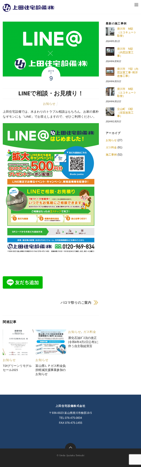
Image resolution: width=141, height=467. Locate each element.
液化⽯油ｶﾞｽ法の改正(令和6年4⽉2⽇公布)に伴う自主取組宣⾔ (83, 342)
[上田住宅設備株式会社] (28, 9)
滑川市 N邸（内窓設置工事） (125, 52)
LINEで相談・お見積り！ (51, 93)
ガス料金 (89, 332)
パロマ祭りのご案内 (76, 302)
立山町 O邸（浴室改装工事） (125, 112)
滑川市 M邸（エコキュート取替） (126, 32)
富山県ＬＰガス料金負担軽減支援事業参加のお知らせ (50, 370)
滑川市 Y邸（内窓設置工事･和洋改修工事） (127, 72)
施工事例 (111, 154)
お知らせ (49, 103)
